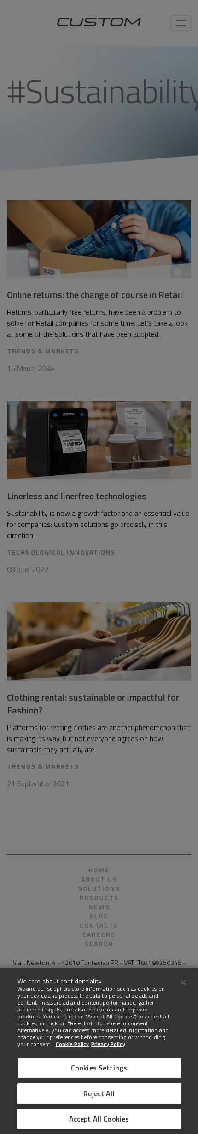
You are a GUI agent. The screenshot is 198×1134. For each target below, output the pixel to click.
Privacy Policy (108, 1044)
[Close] (183, 982)
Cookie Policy (72, 1044)
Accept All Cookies (99, 1118)
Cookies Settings (99, 1067)
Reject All (99, 1093)
